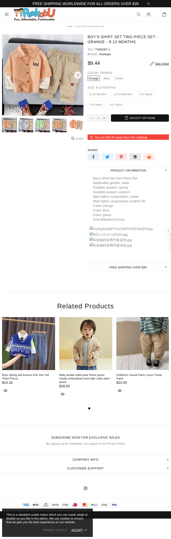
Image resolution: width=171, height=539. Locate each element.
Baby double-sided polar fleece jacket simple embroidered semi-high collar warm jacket (84, 378)
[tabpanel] (28, 359)
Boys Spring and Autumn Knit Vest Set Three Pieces (25, 376)
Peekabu (34, 14)
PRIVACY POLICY (55, 530)
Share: (93, 150)
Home (70, 26)
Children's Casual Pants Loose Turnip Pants (139, 376)
